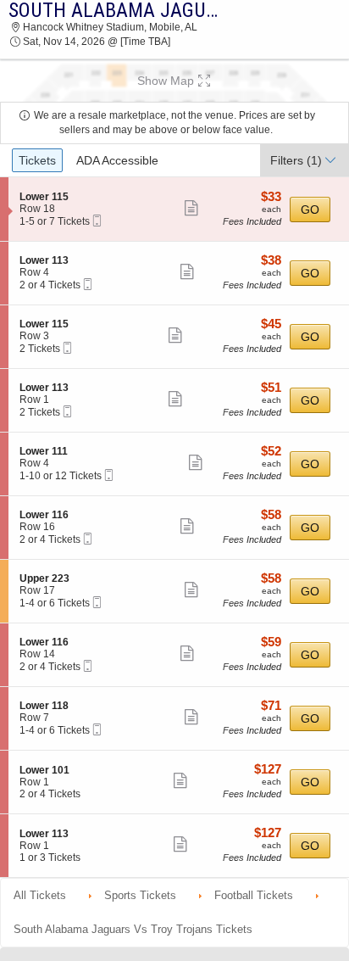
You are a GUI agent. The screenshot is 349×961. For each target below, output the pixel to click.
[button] (174, 80)
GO (310, 209)
